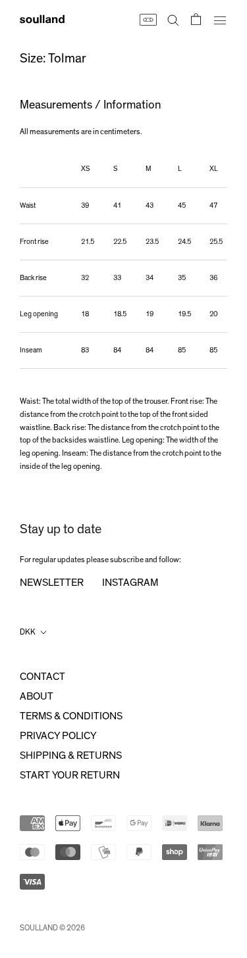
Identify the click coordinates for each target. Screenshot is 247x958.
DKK (28, 632)
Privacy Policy (58, 735)
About (36, 696)
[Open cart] (196, 19)
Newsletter (52, 582)
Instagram (130, 582)
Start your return (70, 775)
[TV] (147, 19)
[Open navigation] (220, 19)
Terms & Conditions (71, 716)
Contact (42, 676)
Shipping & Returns (71, 755)
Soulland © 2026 (52, 928)
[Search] (173, 19)
